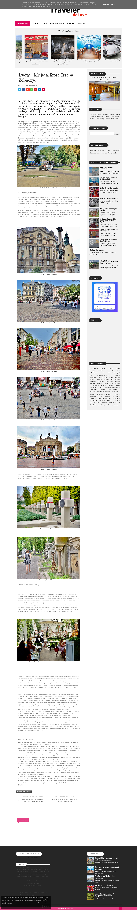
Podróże (35, 23)
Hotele (44, 23)
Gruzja (117, 379)
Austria (107, 371)
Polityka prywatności (33, 857)
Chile (102, 373)
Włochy (110, 405)
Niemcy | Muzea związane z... (109, 198)
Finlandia (99, 379)
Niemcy (107, 392)
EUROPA (101, 150)
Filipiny (91, 379)
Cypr (91, 375)
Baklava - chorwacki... (97, 250)
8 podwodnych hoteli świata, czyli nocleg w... (109, 178)
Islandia (105, 383)
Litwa (100, 388)
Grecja (111, 379)
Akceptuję (46, 906)
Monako (92, 392)
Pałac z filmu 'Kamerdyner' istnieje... (108, 209)
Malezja (102, 390)
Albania (103, 368)
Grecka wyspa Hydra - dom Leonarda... (105, 877)
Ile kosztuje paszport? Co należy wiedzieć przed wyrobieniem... (108, 220)
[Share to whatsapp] (31, 89)
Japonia (117, 383)
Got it (113, 4)
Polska (110, 153)
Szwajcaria (93, 398)
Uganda (96, 402)
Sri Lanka (115, 396)
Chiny (108, 373)
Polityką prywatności (7, 903)
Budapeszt (99, 117)
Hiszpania (92, 381)
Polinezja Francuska (104, 394)
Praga (112, 115)
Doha (116, 375)
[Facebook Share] (24, 89)
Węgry (104, 405)
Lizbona (107, 117)
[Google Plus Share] (28, 89)
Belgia (113, 371)
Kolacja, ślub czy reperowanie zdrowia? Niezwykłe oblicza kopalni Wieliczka (29, 62)
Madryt (91, 119)
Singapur (107, 396)
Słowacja (108, 398)
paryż (93, 115)
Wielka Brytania (95, 405)
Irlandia (99, 383)
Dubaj (101, 377)
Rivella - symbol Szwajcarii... (109, 188)
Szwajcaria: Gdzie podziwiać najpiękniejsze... (109, 240)
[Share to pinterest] (35, 89)
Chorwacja (115, 373)
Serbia (100, 396)
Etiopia (116, 377)
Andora (110, 368)
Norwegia (115, 392)
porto (97, 119)
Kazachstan (110, 386)
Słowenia (116, 398)
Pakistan (92, 394)
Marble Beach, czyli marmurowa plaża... (106, 168)
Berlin (93, 117)
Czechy (108, 375)
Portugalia (92, 396)
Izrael (111, 383)
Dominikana (93, 377)
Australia (100, 371)
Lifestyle (70, 23)
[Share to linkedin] (39, 89)
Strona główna (22, 23)
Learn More (105, 4)
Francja (105, 379)
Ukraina (102, 402)
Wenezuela (116, 402)
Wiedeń (98, 115)
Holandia (101, 381)
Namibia (99, 392)
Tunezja (109, 400)
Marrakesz (114, 119)
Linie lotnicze (94, 153)
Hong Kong (109, 381)
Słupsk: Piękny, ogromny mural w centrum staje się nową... (107, 859)
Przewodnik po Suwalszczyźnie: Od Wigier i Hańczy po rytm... (109, 262)
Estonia (110, 377)
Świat (115, 153)
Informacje (115, 150)
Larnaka (107, 119)
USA (90, 402)
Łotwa (116, 405)
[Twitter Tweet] (20, 89)
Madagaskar (116, 388)
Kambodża (94, 386)
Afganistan (94, 368)
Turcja (116, 400)
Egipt (105, 377)
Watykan (109, 402)
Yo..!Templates (69, 908)
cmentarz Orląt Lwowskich (24, 791)
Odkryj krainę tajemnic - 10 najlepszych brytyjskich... (104, 895)
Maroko (115, 390)
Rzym (118, 115)
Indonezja (92, 383)
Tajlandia (102, 400)
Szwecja (101, 398)
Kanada (102, 386)
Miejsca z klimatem (57, 23)
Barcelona (115, 117)
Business (93, 150)
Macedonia (107, 388)
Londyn (105, 115)
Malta (109, 390)
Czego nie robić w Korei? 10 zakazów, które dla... (109, 230)
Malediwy (94, 390)
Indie (117, 381)
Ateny (102, 119)
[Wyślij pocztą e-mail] (43, 89)
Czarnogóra (99, 375)
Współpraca (82, 23)
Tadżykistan (93, 400)
